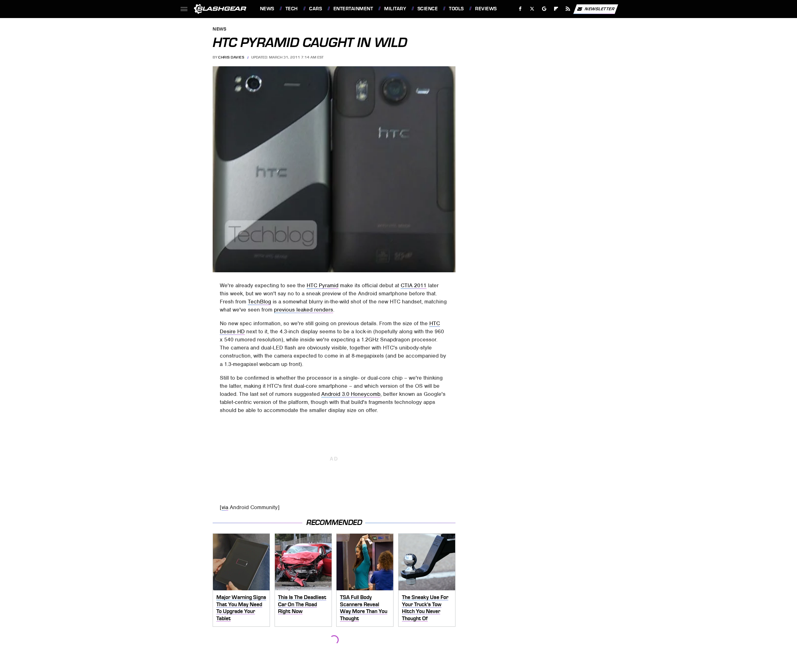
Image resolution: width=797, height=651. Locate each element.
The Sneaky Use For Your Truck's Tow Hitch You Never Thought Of (425, 607)
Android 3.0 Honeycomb (350, 394)
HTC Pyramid (322, 285)
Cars (315, 9)
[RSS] (567, 9)
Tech (291, 9)
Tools (456, 9)
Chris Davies (231, 57)
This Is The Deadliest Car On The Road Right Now (302, 604)
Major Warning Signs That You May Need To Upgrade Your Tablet (241, 607)
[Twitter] (531, 9)
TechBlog (259, 301)
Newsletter (599, 8)
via (225, 507)
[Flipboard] (556, 9)
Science (427, 9)
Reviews (486, 9)
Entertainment (353, 9)
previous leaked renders (303, 309)
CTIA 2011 (414, 285)
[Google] (544, 9)
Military (395, 9)
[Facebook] (520, 9)
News (267, 9)
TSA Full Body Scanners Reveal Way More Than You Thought (363, 607)
